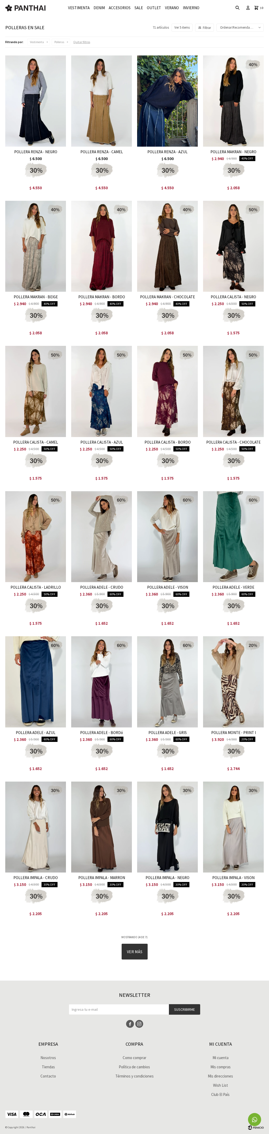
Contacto (48, 1076)
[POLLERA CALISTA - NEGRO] (233, 246)
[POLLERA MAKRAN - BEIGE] (35, 246)
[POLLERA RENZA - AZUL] (167, 101)
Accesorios (120, 7)
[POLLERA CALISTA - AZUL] (101, 391)
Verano (172, 7)
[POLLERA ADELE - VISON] (167, 536)
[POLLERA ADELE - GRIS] (167, 681)
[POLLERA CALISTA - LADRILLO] (35, 536)
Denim (99, 7)
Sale (138, 7)
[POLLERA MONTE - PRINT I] (233, 681)
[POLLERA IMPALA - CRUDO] (35, 827)
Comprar (47, 141)
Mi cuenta (221, 1057)
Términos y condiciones (134, 1076)
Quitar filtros (81, 42)
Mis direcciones (220, 1076)
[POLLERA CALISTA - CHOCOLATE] (233, 391)
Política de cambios (134, 1066)
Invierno (191, 7)
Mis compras (220, 1066)
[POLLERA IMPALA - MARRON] (101, 827)
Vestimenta (79, 7)
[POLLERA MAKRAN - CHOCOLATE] (167, 246)
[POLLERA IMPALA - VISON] (233, 827)
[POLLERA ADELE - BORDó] (101, 681)
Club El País (220, 1094)
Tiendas (48, 1066)
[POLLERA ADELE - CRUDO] (101, 536)
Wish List (220, 1085)
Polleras (59, 42)
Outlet (154, 7)
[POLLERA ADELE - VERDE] (233, 536)
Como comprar (134, 1057)
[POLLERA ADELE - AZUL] (35, 681)
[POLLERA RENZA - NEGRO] (35, 101)
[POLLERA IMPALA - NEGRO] (167, 827)
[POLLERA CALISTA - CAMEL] (35, 391)
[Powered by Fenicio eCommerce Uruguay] (256, 1127)
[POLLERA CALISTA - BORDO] (167, 391)
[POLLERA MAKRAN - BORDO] (101, 246)
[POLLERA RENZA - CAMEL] (101, 101)
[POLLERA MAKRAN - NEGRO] (233, 101)
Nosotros (48, 1057)
